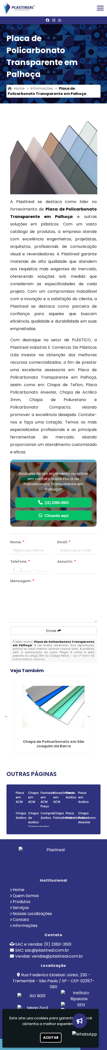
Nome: (17, 542)
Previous (6, 715)
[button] (100, 8)
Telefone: (20, 561)
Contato (21, 919)
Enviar (51, 630)
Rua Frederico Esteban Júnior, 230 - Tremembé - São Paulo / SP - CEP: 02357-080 (53, 981)
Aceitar (50, 1037)
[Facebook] (47, 20)
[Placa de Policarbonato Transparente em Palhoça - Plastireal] (19, 8)
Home (18, 890)
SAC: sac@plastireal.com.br (42, 950)
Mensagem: (22, 580)
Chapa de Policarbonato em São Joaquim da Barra (53, 744)
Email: (63, 542)
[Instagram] (53, 20)
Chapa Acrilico (21, 815)
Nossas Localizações (32, 913)
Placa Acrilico (71, 795)
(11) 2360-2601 (57, 502)
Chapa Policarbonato (64, 815)
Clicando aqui (56, 515)
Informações (25, 925)
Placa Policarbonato (76, 815)
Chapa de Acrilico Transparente (38, 820)
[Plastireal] (53, 860)
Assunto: (66, 561)
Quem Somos (26, 896)
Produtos (21, 902)
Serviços (21, 907)
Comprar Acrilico (47, 815)
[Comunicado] (80, 1020)
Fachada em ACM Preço (47, 799)
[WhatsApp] (59, 20)
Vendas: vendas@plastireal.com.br (49, 956)
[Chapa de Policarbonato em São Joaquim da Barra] (53, 706)
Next (88, 715)
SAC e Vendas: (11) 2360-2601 (43, 944)
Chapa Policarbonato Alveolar (89, 817)
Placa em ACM (20, 797)
